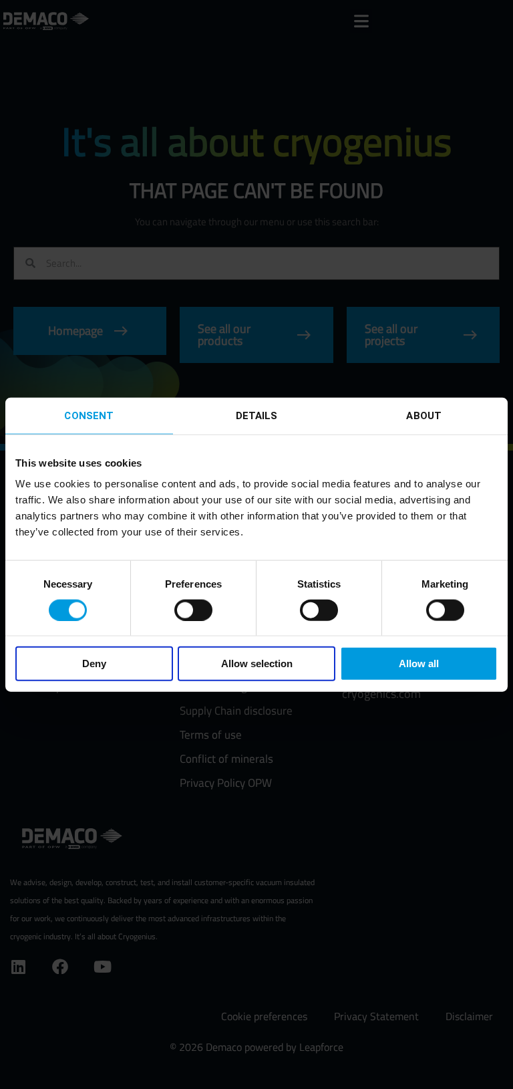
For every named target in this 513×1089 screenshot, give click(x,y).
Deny (94, 663)
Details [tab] (257, 415)
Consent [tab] (89, 415)
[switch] (193, 609)
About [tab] (424, 415)
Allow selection (257, 663)
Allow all (419, 663)
